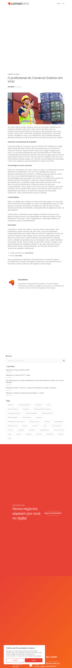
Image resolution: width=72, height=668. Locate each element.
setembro (39, 434)
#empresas (26, 409)
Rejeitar (15, 660)
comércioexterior (56, 425)
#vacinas (47, 421)
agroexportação (59, 421)
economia (10, 430)
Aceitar (34, 660)
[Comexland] (18, 3)
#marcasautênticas (47, 413)
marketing (28, 434)
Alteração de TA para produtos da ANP (17, 370)
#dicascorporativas (13, 409)
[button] (53, 513)
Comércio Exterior (14, 74)
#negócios (39, 417)
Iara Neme (11, 87)
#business (10, 405)
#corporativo (38, 405)
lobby (9, 434)
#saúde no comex (35, 421)
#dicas (49, 405)
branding (24, 425)
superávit (60, 434)
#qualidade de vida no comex (16, 421)
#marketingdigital (12, 417)
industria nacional (59, 430)
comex (45, 425)
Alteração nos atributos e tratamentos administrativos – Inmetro (25, 393)
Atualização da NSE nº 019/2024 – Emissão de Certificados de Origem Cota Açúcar (31, 388)
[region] (24, 654)
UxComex (18, 256)
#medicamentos (26, 417)
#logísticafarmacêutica (14, 413)
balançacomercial (12, 425)
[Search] (63, 361)
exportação (21, 430)
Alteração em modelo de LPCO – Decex (18, 375)
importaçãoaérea (44, 430)
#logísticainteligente (31, 413)
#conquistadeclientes (24, 405)
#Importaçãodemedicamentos (42, 409)
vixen (9, 438)
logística (18, 434)
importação (32, 430)
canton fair (35, 425)
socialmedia (50, 434)
